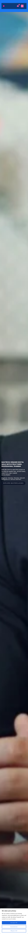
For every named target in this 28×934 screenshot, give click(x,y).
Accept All (14, 922)
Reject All (14, 930)
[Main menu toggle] (22, 6)
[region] (14, 921)
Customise (14, 926)
